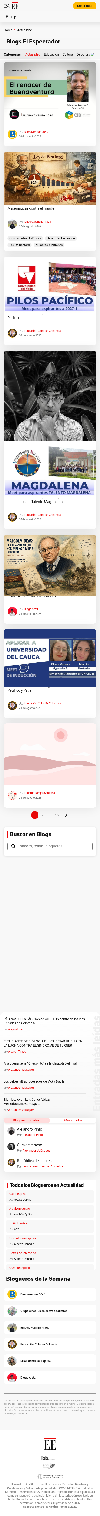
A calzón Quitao (23, 1214)
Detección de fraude (61, 238)
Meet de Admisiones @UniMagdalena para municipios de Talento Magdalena (42, 499)
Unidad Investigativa (22, 1238)
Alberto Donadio (24, 1244)
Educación (51, 54)
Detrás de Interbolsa (22, 1253)
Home (8, 30)
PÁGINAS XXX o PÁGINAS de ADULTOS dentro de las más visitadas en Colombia (44, 1021)
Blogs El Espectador (33, 41)
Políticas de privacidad (40, 1488)
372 (57, 815)
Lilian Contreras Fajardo (35, 1361)
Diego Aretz (31, 609)
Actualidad (32, 54)
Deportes (83, 54)
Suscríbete (85, 6)
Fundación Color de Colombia (42, 330)
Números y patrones (49, 245)
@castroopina (22, 1199)
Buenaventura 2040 (36, 132)
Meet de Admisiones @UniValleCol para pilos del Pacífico (47, 315)
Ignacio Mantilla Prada (37, 221)
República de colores (34, 1161)
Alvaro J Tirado (17, 1051)
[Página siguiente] (66, 815)
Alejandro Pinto (17, 1029)
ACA (17, 1229)
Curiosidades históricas (25, 238)
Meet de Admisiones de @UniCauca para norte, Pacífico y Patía (46, 688)
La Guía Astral (18, 1223)
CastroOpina (17, 1194)
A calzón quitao (19, 1209)
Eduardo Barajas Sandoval (40, 793)
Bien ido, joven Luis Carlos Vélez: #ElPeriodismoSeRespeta (27, 1102)
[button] (93, 54)
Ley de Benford (19, 245)
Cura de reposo (29, 1145)
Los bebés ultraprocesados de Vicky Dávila (35, 1082)
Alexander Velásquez (21, 1069)
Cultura (68, 54)
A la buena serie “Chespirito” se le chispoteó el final (40, 1064)
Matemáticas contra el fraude (30, 208)
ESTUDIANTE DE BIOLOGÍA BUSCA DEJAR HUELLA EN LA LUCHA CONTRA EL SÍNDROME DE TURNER (43, 1043)
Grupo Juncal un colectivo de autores (43, 1311)
